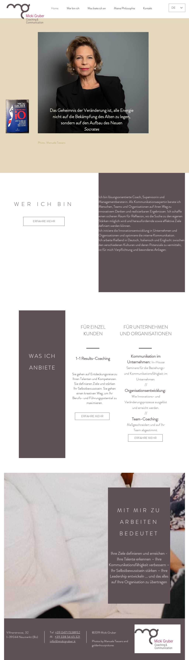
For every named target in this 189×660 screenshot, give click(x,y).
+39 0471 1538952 (67, 632)
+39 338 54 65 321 (67, 637)
